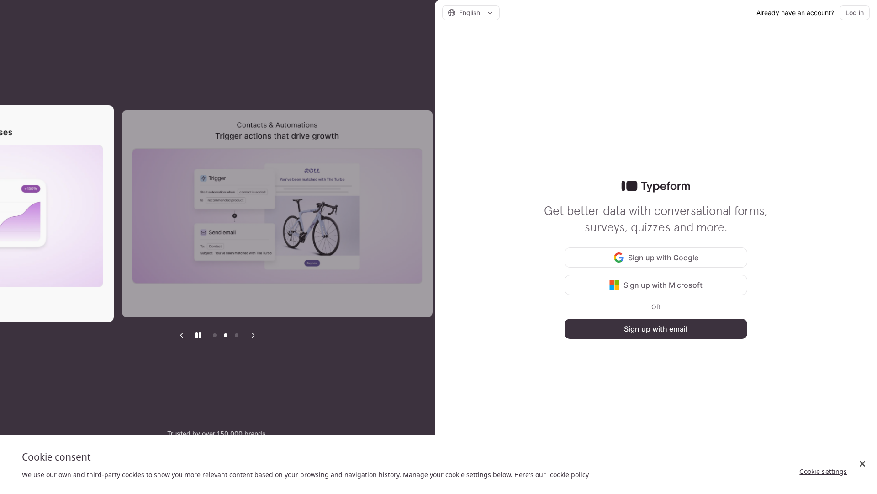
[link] (655, 187)
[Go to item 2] (225, 335)
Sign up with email (655, 328)
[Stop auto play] (198, 335)
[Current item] (236, 335)
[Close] (862, 464)
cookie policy (569, 474)
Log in (854, 12)
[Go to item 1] (214, 335)
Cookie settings (823, 471)
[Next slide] (253, 335)
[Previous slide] (181, 335)
